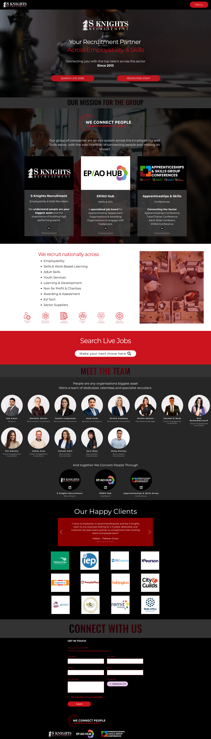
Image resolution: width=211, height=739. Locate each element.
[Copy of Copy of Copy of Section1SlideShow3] (109, 541)
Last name (111, 656)
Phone (71, 668)
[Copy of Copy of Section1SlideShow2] (107, 541)
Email (109, 668)
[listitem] (11, 407)
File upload (111, 679)
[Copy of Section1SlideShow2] (103, 541)
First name (72, 656)
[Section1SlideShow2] (99, 541)
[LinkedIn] (49, 228)
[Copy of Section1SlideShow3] (105, 541)
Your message (73, 679)
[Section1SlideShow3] (101, 541)
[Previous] (61, 532)
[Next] (149, 532)
